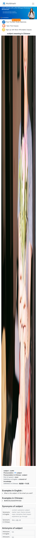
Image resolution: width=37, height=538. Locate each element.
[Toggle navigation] (33, 3)
